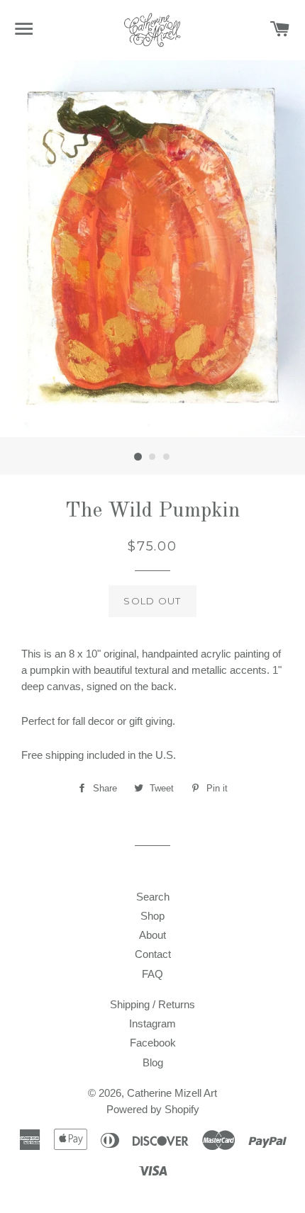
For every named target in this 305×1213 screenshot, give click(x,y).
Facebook (153, 1043)
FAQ (152, 974)
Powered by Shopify (152, 1109)
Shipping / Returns (152, 1004)
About (152, 935)
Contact (153, 954)
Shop (152, 916)
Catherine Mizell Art (172, 1093)
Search (153, 897)
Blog (153, 1062)
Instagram (152, 1023)
